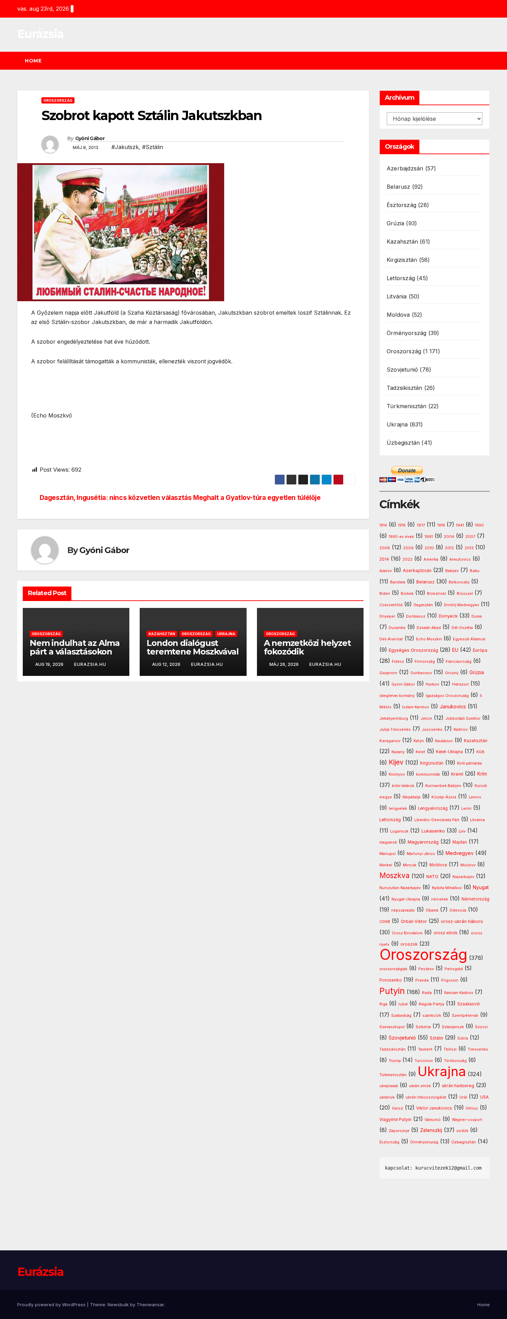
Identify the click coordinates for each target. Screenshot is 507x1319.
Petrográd (454, 969)
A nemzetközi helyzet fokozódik (307, 647)
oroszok (409, 944)
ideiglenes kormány (397, 695)
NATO (432, 876)
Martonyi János (421, 854)
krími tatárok (403, 786)
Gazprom (388, 672)
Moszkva (394, 875)
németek (439, 899)
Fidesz (398, 661)
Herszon (460, 684)
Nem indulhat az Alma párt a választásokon (75, 647)
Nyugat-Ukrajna (405, 899)
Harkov (432, 684)
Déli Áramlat (391, 639)
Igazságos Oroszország (447, 695)
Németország (475, 899)
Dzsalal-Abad (429, 628)
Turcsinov (424, 1061)
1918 (441, 525)
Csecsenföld (390, 605)
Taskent (425, 1049)
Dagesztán (423, 605)
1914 (383, 525)
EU (455, 650)
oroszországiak (393, 968)
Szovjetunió (402, 369)
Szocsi (481, 1026)
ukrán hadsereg (458, 1085)
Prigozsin (449, 980)
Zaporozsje (399, 1131)
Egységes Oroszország (413, 650)
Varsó (397, 1108)
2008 (384, 547)
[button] (488, 60)
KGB (480, 752)
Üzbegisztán (403, 442)
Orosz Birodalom (407, 933)
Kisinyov (397, 774)
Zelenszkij (431, 1130)
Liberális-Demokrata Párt (436, 820)
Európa (480, 650)
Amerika (431, 559)
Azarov (385, 571)
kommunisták (428, 774)
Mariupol (387, 854)
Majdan (460, 842)
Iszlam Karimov (415, 707)
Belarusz (398, 186)
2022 (407, 559)
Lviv (462, 831)
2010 (429, 547)
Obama (432, 910)
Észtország (401, 204)
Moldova (398, 314)
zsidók (462, 1131)
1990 (479, 525)
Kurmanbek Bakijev (443, 785)
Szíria (462, 1038)
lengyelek (398, 808)
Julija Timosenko (395, 729)
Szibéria (423, 1027)
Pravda (422, 980)
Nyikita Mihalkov (447, 888)
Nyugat (481, 887)
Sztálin (436, 1038)
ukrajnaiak (388, 1086)
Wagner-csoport (467, 1119)
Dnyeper (387, 616)
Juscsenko (432, 729)
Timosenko (478, 1049)
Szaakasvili (468, 1004)
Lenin (466, 808)
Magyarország (423, 842)
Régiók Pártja (431, 1004)
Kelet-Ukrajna (449, 751)
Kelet (420, 752)
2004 (449, 536)
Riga (383, 1004)
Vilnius (472, 1108)
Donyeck (448, 616)
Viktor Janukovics (434, 1108)
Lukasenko (433, 831)
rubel (403, 1004)
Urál (463, 1097)
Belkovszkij (459, 582)
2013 (469, 547)
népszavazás (403, 910)
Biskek (407, 593)
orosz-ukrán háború (462, 921)
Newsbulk (118, 1304)
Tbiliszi (450, 1049)
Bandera (397, 582)
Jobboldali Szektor (462, 718)
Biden (384, 593)
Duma (476, 616)
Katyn (419, 740)
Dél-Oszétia (462, 628)
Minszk (409, 865)
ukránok (387, 1097)
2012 (449, 548)
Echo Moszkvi (429, 639)
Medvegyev (460, 853)
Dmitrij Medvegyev (461, 604)
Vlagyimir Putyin (395, 1119)
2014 (384, 559)
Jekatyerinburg (393, 718)
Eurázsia (40, 34)
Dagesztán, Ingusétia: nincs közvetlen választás (116, 498)
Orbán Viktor (414, 921)
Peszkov (426, 969)
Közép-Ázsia (443, 797)
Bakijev (452, 571)
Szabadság (401, 1015)
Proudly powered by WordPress (52, 1304)
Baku (474, 570)
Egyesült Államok (469, 639)
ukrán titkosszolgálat (426, 1097)
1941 (460, 525)
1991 (429, 536)
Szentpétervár (465, 1015)
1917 (421, 525)
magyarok (388, 842)
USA (484, 1097)
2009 (408, 548)
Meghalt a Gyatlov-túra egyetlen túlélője (257, 498)
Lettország (401, 278)
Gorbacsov (421, 672)
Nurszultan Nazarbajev (400, 887)
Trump (395, 1060)
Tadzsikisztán (405, 387)
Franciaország (458, 661)
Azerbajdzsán (405, 168)
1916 (402, 525)
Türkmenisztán (407, 406)
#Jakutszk (125, 147)
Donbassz (415, 616)
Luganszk (399, 831)
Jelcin (426, 718)
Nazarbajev (463, 876)
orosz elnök (445, 933)
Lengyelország (433, 808)
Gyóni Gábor (90, 138)
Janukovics (453, 706)
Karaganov (389, 740)
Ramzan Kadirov (458, 993)
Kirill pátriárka (469, 763)
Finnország (425, 661)
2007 (470, 536)
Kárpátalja (411, 797)
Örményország (406, 332)
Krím (482, 774)
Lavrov (475, 797)
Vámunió (433, 1119)
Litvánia (397, 296)
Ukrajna (226, 634)
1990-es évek (401, 536)
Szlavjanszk (453, 1026)
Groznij (451, 673)
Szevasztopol (392, 1026)
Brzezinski (436, 593)
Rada (427, 992)
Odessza (457, 910)
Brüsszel (465, 593)
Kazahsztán (162, 634)
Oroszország (57, 100)
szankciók (432, 1015)
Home (33, 61)
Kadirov (461, 729)
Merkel (385, 865)
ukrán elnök (420, 1086)
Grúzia (395, 223)
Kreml (457, 774)
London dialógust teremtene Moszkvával (192, 647)
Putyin (392, 991)
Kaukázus (444, 740)
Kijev (396, 762)
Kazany (398, 752)
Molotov (468, 865)
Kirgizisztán (402, 259)
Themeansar (150, 1304)
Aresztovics (460, 559)
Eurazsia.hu (90, 664)
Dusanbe (397, 627)
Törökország (455, 1061)
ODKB (384, 921)
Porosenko (390, 980)
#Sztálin (152, 147)
